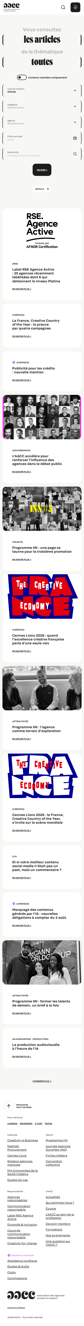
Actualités (53, 1197)
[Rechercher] (63, 7)
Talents (49, 1135)
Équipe (51, 1208)
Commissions (17, 1278)
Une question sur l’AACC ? (58, 1242)
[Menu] (75, 7)
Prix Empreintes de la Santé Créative (22, 1172)
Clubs (11, 1272)
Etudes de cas (17, 1180)
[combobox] (42, 90)
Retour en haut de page (23, 1106)
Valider (41, 170)
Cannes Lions (17, 1155)
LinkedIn (12, 1123)
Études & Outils (18, 1266)
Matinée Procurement (17, 1147)
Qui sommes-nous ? (60, 1202)
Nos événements (58, 1235)
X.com (38, 1123)
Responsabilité (15, 1191)
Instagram (26, 1123)
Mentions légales (16, 1307)
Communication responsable (18, 1207)
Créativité (12, 1135)
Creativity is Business (22, 1140)
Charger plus (41, 1081)
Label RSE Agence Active (20, 1217)
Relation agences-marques (20, 1162)
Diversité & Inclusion (22, 1224)
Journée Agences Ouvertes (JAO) (58, 1147)
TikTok (48, 1123)
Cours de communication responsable (18, 1234)
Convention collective (54, 1162)
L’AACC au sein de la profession (60, 1216)
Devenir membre (58, 1223)
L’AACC (49, 1191)
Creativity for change (22, 1243)
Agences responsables (17, 1198)
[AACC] (12, 7)
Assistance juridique (22, 1260)
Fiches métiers (56, 1155)
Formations (54, 1229)
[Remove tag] (48, 189)
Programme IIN (56, 1140)
